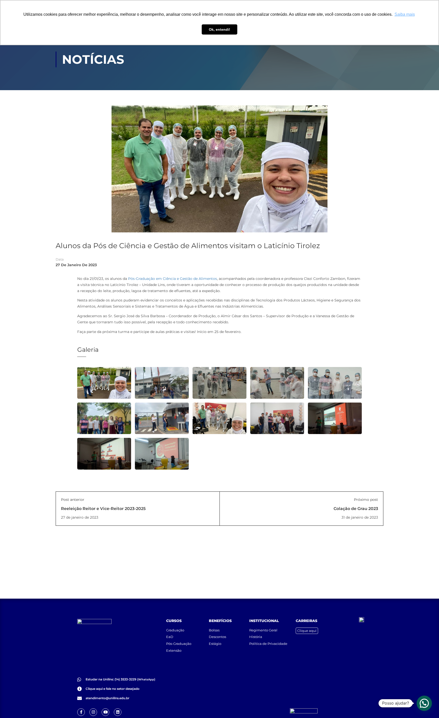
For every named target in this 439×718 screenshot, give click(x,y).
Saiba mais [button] (405, 14)
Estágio (215, 644)
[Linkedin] (117, 712)
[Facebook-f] (81, 712)
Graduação (175, 630)
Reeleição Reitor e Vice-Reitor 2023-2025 (103, 508)
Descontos (217, 637)
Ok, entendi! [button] (219, 29)
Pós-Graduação (178, 644)
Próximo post (366, 499)
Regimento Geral (263, 630)
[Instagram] (93, 712)
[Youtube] (105, 712)
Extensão (173, 650)
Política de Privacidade (268, 644)
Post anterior (72, 499)
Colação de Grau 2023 (356, 508)
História (255, 637)
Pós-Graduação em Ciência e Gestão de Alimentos (172, 278)
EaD (169, 637)
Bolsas (214, 630)
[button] (424, 703)
